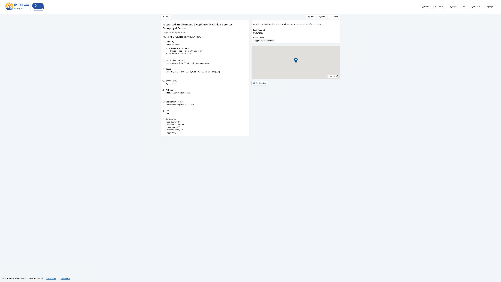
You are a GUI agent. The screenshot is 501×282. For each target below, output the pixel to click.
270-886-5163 (171, 81)
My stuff (477, 7)
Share (323, 17)
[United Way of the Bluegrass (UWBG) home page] (27, 7)
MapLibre (332, 76)
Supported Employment (264, 40)
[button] (296, 60)
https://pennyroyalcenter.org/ (178, 93)
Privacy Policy (51, 278)
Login (491, 7)
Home (426, 7)
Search (440, 7)
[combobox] (457, 7)
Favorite (336, 17)
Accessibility (65, 278)
